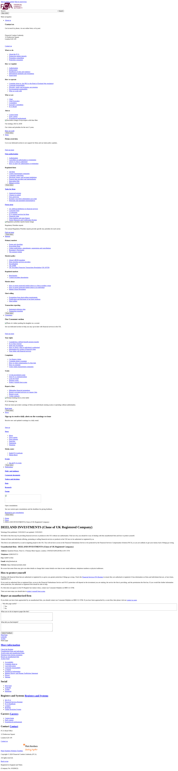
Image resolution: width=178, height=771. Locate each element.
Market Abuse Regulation (17, 289)
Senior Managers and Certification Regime (23, 220)
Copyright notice (10, 666)
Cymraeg (8, 669)
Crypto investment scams (17, 375)
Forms (7, 491)
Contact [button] (14, 726)
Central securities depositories (18, 277)
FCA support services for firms (19, 214)
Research (8, 487)
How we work (9, 131)
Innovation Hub (14, 181)
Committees (13, 103)
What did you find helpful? (9, 622)
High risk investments (16, 345)
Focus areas (9, 204)
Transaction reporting (16, 311)
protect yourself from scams (36, 591)
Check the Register (7, 649)
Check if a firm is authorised (18, 162)
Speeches (12, 441)
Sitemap (7, 677)
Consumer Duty (14, 210)
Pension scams (14, 380)
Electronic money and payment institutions (23, 177)
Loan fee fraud (14, 378)
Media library (13, 455)
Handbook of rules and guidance (19, 72)
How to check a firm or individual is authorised (24, 347)
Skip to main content (7, 2)
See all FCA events (15, 463)
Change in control (15, 195)
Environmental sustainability (18, 89)
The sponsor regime (15, 252)
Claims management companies (19, 173)
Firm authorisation (11, 154)
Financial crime (14, 216)
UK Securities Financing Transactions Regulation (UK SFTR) (29, 267)
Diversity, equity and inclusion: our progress (23, 87)
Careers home (13, 115)
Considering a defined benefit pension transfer (24, 342)
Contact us (8, 46)
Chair (11, 99)
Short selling (13, 301)
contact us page (132, 600)
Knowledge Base (14, 246)
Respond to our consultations (14, 512)
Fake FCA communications (18, 377)
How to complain (14, 365)
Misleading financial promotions (19, 390)
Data (6, 483)
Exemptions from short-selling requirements (23, 297)
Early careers (13, 116)
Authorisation (13, 68)
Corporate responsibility (17, 85)
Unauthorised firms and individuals (12, 651)
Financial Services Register (14, 702)
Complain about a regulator (18, 361)
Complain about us (11, 664)
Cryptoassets (13, 212)
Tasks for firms (10, 189)
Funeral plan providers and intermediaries (22, 179)
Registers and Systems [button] (36, 695)
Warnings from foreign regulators (11, 655)
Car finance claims (15, 359)
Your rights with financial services (20, 351)
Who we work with (15, 91)
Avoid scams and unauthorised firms (12, 653)
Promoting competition (16, 58)
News (7, 412)
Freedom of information (12, 671)
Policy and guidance (12, 471)
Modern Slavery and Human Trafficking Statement (21, 673)
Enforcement (13, 70)
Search (3, 11)
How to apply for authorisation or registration (23, 163)
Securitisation (13, 264)
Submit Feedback (7, 633)
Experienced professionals (17, 118)
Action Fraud (5, 659)
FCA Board (13, 106)
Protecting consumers (16, 60)
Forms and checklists (16, 244)
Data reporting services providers (19, 262)
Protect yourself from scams (18, 382)
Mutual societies (14, 183)
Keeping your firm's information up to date (23, 199)
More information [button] (10, 645)
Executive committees (16, 105)
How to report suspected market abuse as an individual (26, 287)
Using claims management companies (21, 367)
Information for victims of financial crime (22, 349)
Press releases (13, 439)
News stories (13, 437)
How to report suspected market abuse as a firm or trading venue (30, 285)
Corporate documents (12, 475)
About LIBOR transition (17, 260)
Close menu (9, 133)
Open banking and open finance (19, 218)
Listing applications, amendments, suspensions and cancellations (30, 248)
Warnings (12, 445)
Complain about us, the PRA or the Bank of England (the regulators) (31, 83)
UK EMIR (12, 266)
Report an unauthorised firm (10, 657)
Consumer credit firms (16, 175)
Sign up (7, 427)
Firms (7, 135)
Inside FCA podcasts (16, 453)
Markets (7, 236)
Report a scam (13, 394)
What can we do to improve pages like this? (15, 611)
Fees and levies (14, 197)
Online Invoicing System (13, 709)
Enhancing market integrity (18, 56)
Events (7, 459)
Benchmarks (13, 275)
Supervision (13, 75)
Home (7, 518)
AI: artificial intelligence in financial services (23, 209)
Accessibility (9, 662)
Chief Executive (14, 101)
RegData (8, 707)
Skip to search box (21, 2)
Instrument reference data (17, 309)
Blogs (11, 435)
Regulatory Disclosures (16, 250)
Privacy (7, 675)
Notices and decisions (12, 479)
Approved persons (15, 193)
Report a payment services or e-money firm (23, 392)
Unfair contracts (14, 396)
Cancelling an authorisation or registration (22, 160)
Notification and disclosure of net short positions (24, 299)
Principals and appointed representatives (22, 200)
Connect (7, 706)
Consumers (8, 315)
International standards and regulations (21, 73)
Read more (8, 408)
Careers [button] (14, 713)
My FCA (8, 700)
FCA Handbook (10, 704)
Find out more (9, 150)
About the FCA (14, 54)
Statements (12, 443)
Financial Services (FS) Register (92, 577)
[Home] (11, 9)
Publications (9, 467)
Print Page (4, 635)
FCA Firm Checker (15, 344)
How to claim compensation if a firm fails (22, 363)
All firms (12, 172)
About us (8, 20)
